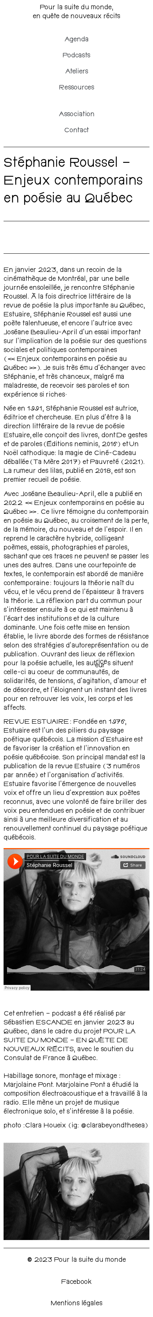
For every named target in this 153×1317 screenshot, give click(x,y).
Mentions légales (76, 1303)
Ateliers (76, 71)
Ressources (76, 88)
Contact (76, 130)
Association (77, 114)
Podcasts (76, 55)
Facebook (76, 1282)
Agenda (76, 39)
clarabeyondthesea (115, 1126)
